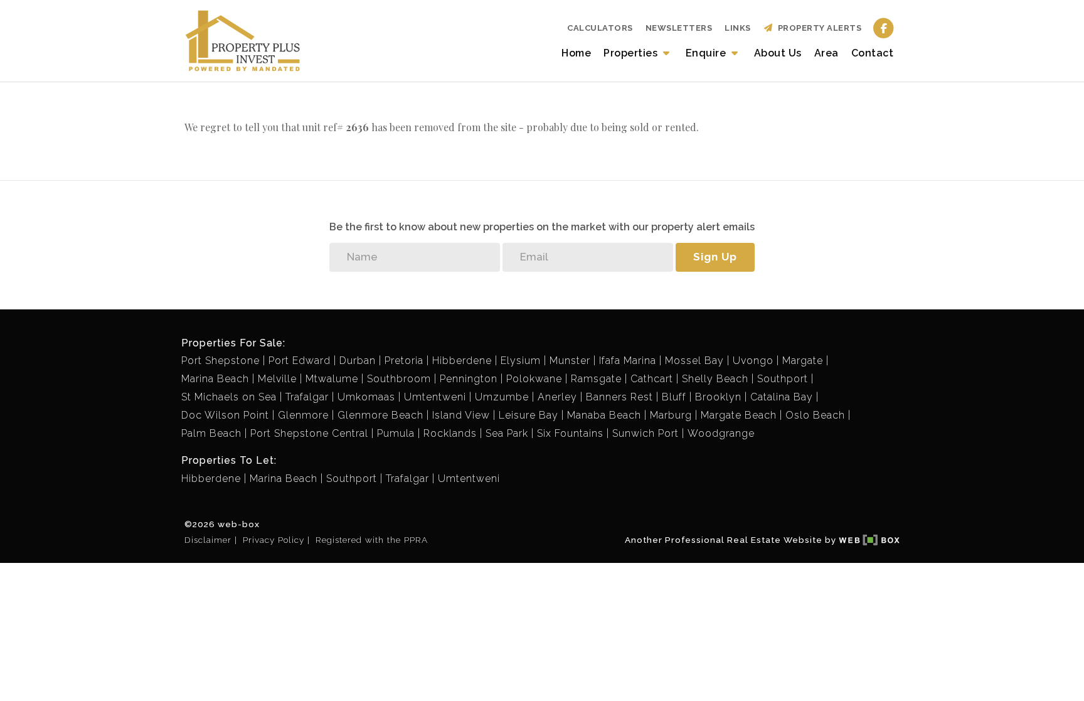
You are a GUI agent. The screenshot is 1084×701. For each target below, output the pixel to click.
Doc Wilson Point (225, 415)
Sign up (715, 256)
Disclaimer (207, 540)
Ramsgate (596, 379)
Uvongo (753, 361)
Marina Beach (215, 379)
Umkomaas (366, 397)
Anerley (557, 397)
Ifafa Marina (627, 361)
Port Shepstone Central (309, 433)
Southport (782, 379)
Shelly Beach (715, 379)
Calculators (600, 28)
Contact (872, 53)
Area (826, 53)
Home (576, 53)
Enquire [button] (707, 53)
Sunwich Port (645, 433)
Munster (570, 361)
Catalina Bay (781, 397)
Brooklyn (718, 397)
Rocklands (450, 433)
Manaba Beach (604, 415)
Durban (357, 361)
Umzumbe (502, 397)
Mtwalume (332, 379)
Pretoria (404, 361)
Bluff (674, 397)
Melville (277, 379)
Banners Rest (619, 397)
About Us (778, 53)
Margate (802, 361)
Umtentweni (435, 397)
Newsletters (679, 28)
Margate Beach (739, 415)
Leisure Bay (528, 415)
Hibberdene (462, 361)
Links (738, 28)
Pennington (468, 379)
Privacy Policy (273, 540)
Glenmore (303, 415)
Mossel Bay (694, 361)
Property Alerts (817, 28)
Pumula (396, 433)
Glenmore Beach (380, 415)
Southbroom (399, 379)
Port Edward (299, 361)
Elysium (521, 361)
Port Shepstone (220, 361)
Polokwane (534, 379)
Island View (461, 415)
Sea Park (507, 433)
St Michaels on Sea (229, 397)
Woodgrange (721, 433)
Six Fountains (570, 433)
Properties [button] (632, 53)
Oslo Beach (815, 415)
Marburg (671, 415)
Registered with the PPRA (372, 540)
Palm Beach (211, 433)
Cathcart (651, 379)
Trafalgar (307, 397)
